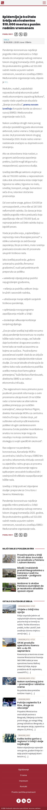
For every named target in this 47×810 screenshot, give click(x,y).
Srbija (6, 40)
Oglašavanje (23, 769)
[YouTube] (28, 800)
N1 (6, 82)
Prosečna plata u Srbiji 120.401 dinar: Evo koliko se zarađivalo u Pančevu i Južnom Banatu (30, 559)
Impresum (23, 780)
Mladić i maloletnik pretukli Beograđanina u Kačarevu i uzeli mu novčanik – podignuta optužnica (30, 573)
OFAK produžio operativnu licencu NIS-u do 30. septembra (28, 646)
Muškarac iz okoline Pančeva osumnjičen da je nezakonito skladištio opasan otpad (30, 587)
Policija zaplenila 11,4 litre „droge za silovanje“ (29, 705)
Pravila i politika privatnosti (24, 792)
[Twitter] (23, 800)
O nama (23, 775)
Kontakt (23, 786)
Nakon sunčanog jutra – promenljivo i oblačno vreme (30, 684)
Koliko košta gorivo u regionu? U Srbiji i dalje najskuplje (30, 741)
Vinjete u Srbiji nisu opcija (28, 611)
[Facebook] (18, 800)
